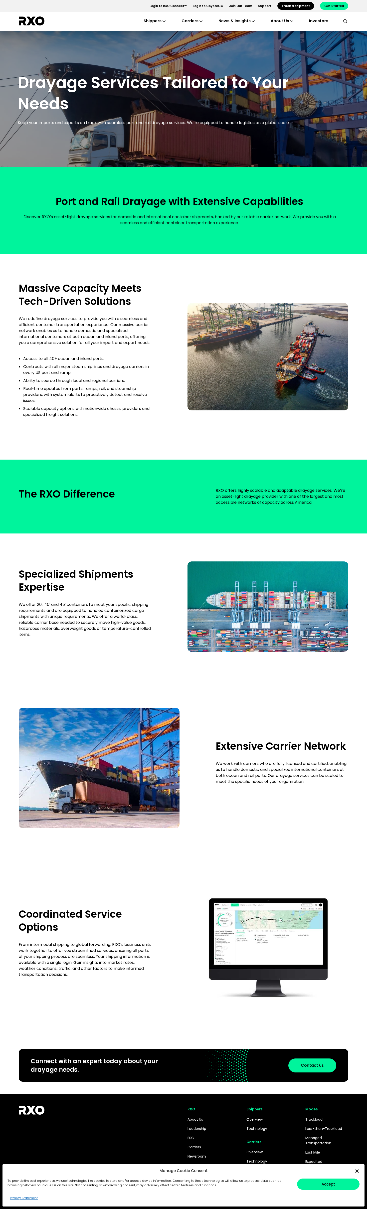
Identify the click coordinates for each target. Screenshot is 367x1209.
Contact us (312, 1065)
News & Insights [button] (234, 21)
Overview (254, 1119)
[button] (357, 1170)
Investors (318, 21)
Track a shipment (296, 6)
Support (264, 6)
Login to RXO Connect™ (168, 6)
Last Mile (312, 1152)
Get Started (334, 6)
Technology (256, 1128)
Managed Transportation (318, 1140)
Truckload (314, 1119)
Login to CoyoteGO (208, 6)
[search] (345, 21)
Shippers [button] (153, 21)
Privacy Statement (24, 1198)
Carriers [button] (190, 21)
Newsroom (196, 1156)
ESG (190, 1137)
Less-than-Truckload (323, 1128)
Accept (328, 1184)
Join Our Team (240, 6)
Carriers (194, 1147)
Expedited (313, 1161)
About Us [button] (280, 21)
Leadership (196, 1128)
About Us (195, 1119)
